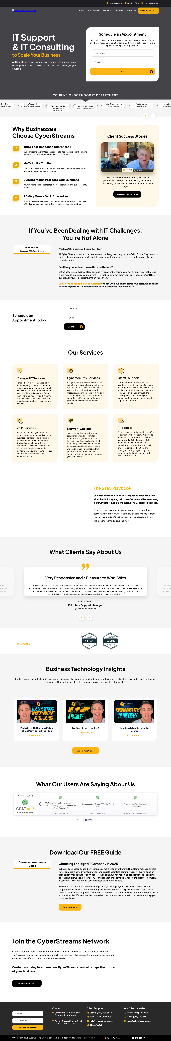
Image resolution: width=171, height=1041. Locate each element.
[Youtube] (140, 1038)
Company (131, 11)
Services (107, 11)
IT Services (23, 643)
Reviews (119, 11)
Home (81, 11)
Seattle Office (115, 3)
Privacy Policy (89, 1038)
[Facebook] (133, 1038)
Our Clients (93, 11)
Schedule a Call (148, 11)
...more (37, 735)
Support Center (151, 3)
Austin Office (133, 3)
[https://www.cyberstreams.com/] (24, 10)
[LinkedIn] (136, 1038)
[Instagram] (144, 1038)
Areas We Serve (114, 1038)
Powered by (80, 820)
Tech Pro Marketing (72, 1038)
